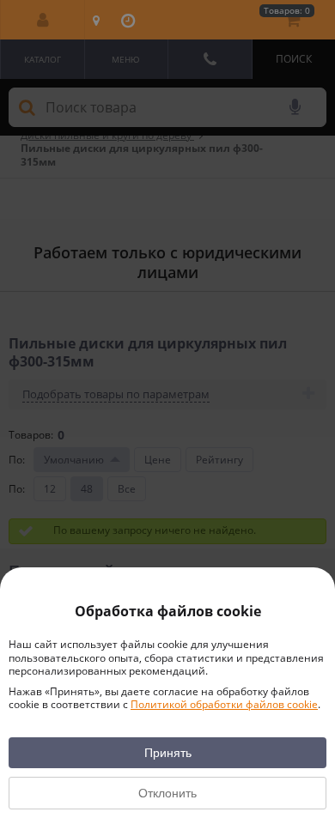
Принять (168, 753)
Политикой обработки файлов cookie (224, 704)
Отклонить (167, 793)
